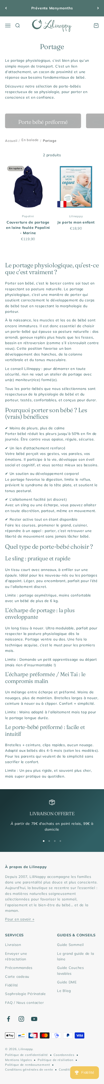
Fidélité (11, 985)
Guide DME (67, 982)
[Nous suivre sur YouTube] (34, 1018)
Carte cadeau (17, 976)
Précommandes (19, 967)
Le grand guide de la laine (75, 956)
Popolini (28, 216)
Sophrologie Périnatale (25, 993)
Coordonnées (64, 1055)
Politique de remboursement (27, 1065)
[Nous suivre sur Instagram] (21, 1018)
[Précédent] (6, 8)
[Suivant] (98, 8)
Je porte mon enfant (76, 222)
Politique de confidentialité (26, 1055)
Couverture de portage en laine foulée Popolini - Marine (28, 227)
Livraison (13, 944)
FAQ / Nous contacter (24, 1002)
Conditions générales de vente (29, 1069)
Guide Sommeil (70, 944)
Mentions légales (18, 1060)
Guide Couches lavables (70, 970)
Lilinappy (76, 216)
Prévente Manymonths (52, 8)
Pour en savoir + (19, 919)
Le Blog (64, 990)
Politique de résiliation (55, 1060)
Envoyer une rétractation (16, 956)
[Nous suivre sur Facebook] (8, 1018)
